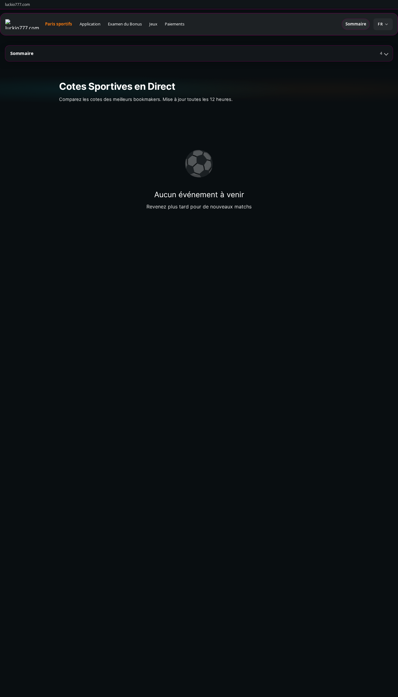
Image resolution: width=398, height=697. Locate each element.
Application (90, 24)
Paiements (174, 24)
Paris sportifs (58, 24)
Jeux (153, 24)
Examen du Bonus (125, 24)
